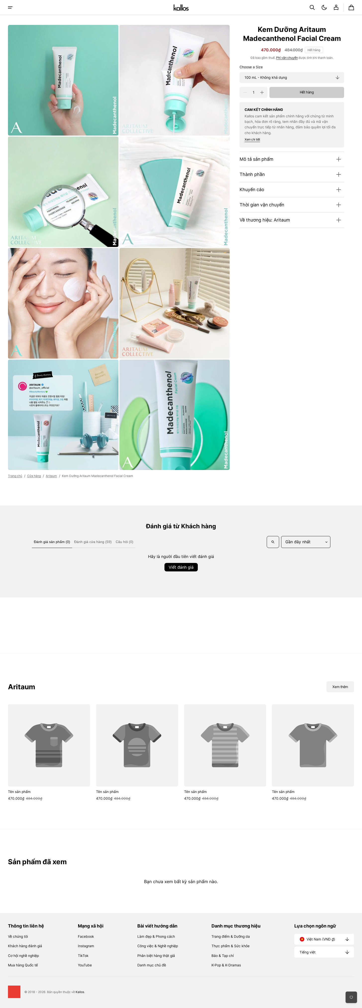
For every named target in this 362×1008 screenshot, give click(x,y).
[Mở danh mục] (10, 7)
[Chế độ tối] (324, 7)
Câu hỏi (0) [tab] (124, 542)
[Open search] (273, 542)
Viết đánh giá (181, 567)
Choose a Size (251, 67)
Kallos (80, 992)
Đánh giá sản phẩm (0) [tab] (52, 542)
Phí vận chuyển (287, 58)
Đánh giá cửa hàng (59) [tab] (93, 542)
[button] (312, 7)
